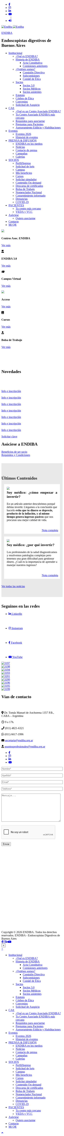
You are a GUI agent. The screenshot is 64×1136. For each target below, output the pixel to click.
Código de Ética (25, 98)
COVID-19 (22, 202)
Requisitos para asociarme (30, 121)
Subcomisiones (31, 75)
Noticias (20, 147)
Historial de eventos (27, 137)
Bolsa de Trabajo (25, 189)
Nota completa (50, 530)
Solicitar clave (9, 436)
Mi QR (13, 224)
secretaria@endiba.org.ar (19, 740)
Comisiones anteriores (35, 66)
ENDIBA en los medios (29, 143)
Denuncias (22, 198)
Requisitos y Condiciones (15, 455)
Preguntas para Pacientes (29, 124)
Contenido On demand (28, 182)
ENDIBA (6, 32)
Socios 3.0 (28, 85)
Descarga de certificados (29, 185)
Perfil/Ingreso (23, 163)
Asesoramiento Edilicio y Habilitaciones (38, 127)
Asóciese (14, 215)
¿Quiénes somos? (25, 69)
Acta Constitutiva (32, 62)
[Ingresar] (10, 20)
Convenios (22, 101)
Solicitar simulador (26, 179)
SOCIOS (14, 159)
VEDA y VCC (24, 211)
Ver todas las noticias (13, 586)
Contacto (14, 221)
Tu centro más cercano (28, 208)
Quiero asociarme (25, 218)
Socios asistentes (32, 91)
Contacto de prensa (26, 150)
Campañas (21, 153)
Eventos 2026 (23, 134)
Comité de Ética (32, 78)
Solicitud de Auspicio (28, 104)
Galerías (20, 156)
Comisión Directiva (34, 72)
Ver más (5, 245)
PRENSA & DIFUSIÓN (23, 140)
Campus (20, 169)
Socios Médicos (32, 88)
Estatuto (20, 95)
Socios (19, 82)
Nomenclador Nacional (29, 192)
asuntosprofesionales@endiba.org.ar (25, 746)
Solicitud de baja (25, 166)
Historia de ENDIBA (28, 59)
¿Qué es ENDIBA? (27, 56)
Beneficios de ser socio (14, 451)
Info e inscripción (11, 391)
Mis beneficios (24, 172)
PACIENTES (16, 205)
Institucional (15, 53)
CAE (11, 108)
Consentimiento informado (31, 195)
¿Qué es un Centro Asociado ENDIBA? (38, 111)
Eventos (13, 130)
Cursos (19, 176)
